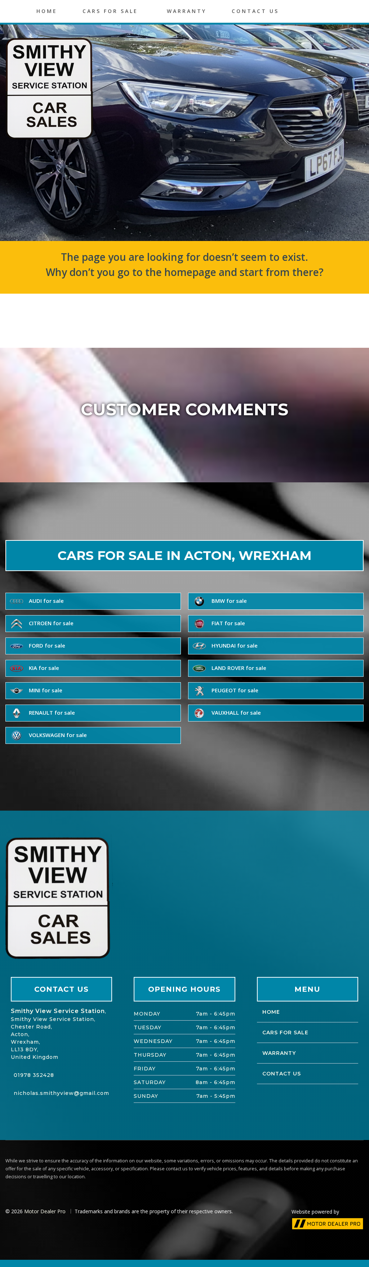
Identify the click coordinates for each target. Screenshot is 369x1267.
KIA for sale (43, 667)
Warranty (186, 11)
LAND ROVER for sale (238, 667)
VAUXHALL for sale (235, 712)
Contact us (255, 11)
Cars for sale (110, 11)
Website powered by (315, 1211)
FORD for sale (46, 645)
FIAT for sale (227, 623)
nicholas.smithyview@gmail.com (61, 1093)
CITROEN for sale (50, 623)
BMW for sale (228, 600)
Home (46, 11)
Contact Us (281, 1073)
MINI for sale (44, 690)
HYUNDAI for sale (234, 645)
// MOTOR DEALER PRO (328, 1224)
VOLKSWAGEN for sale (57, 734)
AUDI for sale (45, 600)
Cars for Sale (285, 1032)
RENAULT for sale (51, 712)
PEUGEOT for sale (234, 690)
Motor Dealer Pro (45, 1211)
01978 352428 (34, 1075)
